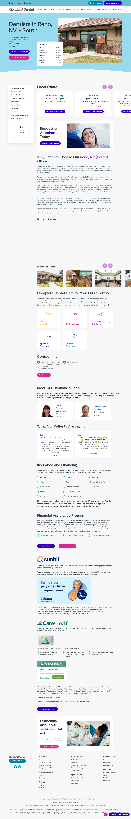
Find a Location (96, 3)
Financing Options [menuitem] (108, 765)
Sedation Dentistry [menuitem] (45, 765)
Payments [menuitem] (106, 760)
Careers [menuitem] (28, 3)
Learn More (46, 546)
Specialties (15, 102)
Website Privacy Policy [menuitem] (69, 799)
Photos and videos (17, 98)
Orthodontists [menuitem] (43, 788)
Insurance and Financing (19, 115)
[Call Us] (106, 814)
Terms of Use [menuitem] (40, 799)
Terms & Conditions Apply (55, 104)
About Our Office (17, 95)
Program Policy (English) (75, 535)
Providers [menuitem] (42, 782)
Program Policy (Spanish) (101, 535)
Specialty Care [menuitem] (85, 9)
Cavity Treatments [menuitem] (45, 760)
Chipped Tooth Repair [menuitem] (78, 768)
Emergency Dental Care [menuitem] (46, 768)
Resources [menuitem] (115, 9)
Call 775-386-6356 (20, 58)
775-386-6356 (73, 362)
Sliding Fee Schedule (47, 535)
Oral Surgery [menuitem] (75, 780)
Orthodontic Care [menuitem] (56, 9)
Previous (104, 87)
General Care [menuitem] (41, 9)
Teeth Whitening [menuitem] (76, 770)
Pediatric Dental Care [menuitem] (78, 778)
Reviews (13, 112)
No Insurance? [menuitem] (107, 763)
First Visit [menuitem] (106, 778)
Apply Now (67, 546)
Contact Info (15, 105)
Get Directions (14, 46)
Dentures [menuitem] (74, 763)
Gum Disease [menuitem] (75, 783)
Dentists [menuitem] (41, 785)
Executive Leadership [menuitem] (110, 773)
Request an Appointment (113, 3)
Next (110, 87)
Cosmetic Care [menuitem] (71, 9)
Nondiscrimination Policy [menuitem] (53, 799)
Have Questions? (17, 118)
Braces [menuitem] (41, 775)
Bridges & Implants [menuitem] (77, 760)
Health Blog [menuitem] (107, 780)
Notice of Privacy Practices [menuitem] (86, 799)
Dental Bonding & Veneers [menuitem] (79, 765)
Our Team (14, 108)
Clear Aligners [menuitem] (43, 778)
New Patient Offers (17, 88)
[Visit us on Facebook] (15, 768)
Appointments (16, 91)
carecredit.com (96, 687)
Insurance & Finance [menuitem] (101, 9)
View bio (59, 416)
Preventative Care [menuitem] (45, 763)
